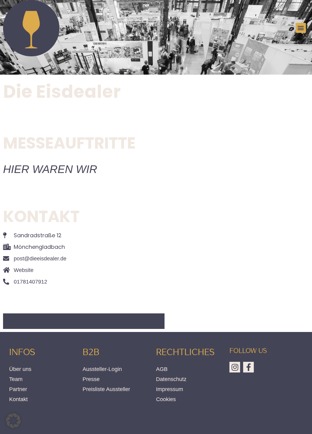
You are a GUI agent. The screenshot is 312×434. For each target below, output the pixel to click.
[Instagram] (234, 367)
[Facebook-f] (248, 367)
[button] (301, 28)
